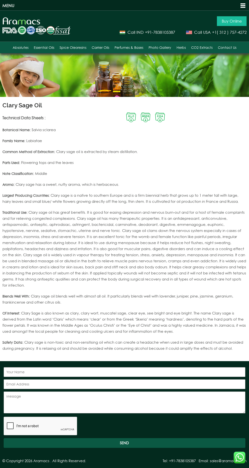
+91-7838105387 (160, 32)
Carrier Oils (100, 47)
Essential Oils (44, 47)
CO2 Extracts (202, 47)
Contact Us (227, 47)
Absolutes (20, 47)
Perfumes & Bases (129, 47)
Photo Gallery (160, 47)
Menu (8, 5)
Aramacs (41, 461)
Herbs (181, 47)
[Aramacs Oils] (21, 23)
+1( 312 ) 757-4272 (229, 32)
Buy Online (232, 21)
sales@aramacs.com (228, 461)
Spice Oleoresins (73, 47)
